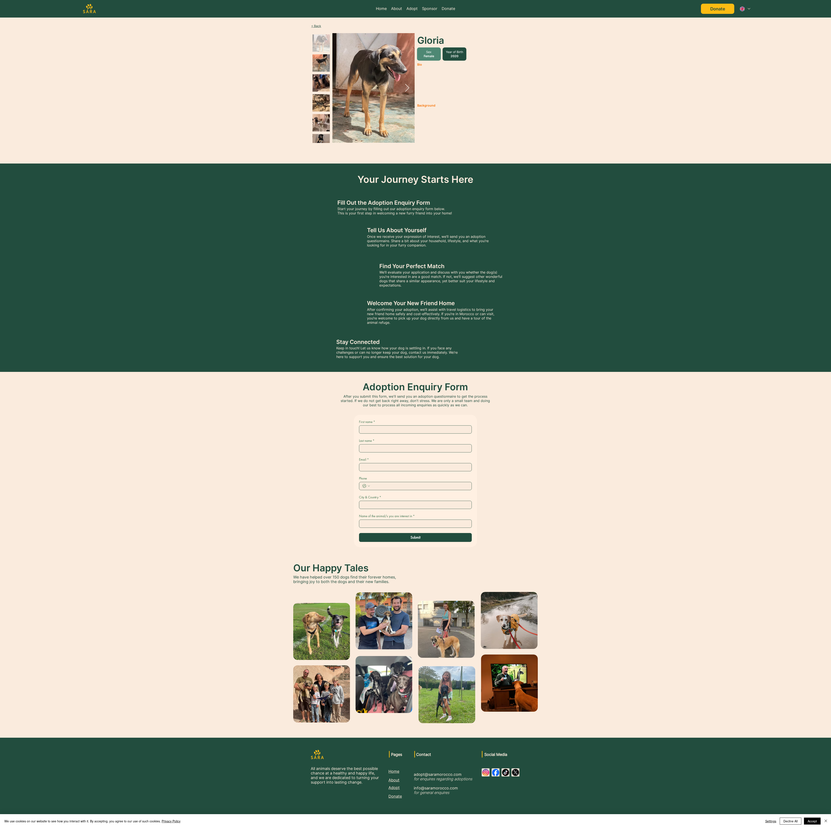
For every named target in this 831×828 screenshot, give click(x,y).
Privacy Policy (171, 821)
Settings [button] (770, 821)
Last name (366, 440)
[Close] (825, 821)
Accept (812, 821)
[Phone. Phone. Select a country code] (366, 486)
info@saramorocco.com (436, 788)
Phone (363, 478)
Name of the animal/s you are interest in (387, 516)
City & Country (370, 497)
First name (367, 422)
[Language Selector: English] (745, 9)
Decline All (790, 821)
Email (364, 459)
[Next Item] (407, 88)
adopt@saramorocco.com (438, 774)
